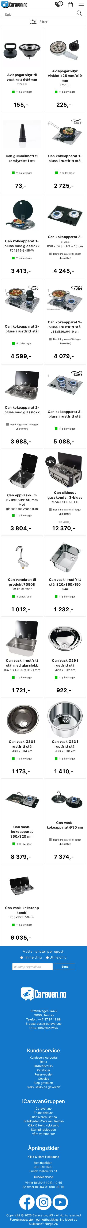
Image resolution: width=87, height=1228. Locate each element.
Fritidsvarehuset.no (43, 1117)
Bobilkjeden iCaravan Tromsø (43, 1121)
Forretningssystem (22, 1219)
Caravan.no (44, 1108)
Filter (43, 22)
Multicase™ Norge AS (43, 1223)
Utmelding (58, 957)
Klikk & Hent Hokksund (43, 1125)
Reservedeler (43, 1074)
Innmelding (33, 957)
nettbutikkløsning (52, 1219)
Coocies (43, 1078)
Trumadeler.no (43, 1112)
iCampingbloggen (43, 1129)
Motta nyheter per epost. (44, 951)
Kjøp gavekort (43, 1083)
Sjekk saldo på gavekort (43, 1087)
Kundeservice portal (43, 1057)
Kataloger (43, 1070)
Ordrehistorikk (43, 1066)
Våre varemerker (43, 1134)
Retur (43, 1061)
